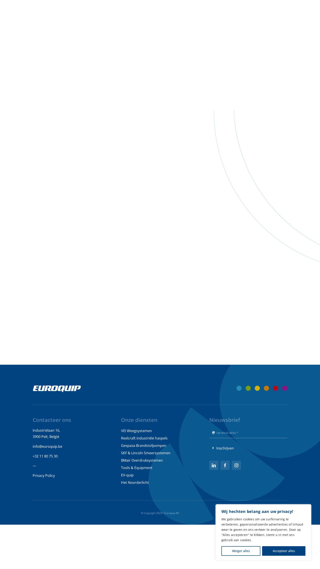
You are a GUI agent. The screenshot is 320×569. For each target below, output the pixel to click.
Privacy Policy (44, 475)
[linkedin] (213, 465)
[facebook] (225, 465)
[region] (263, 532)
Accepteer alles (284, 551)
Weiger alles (241, 551)
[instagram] (236, 465)
